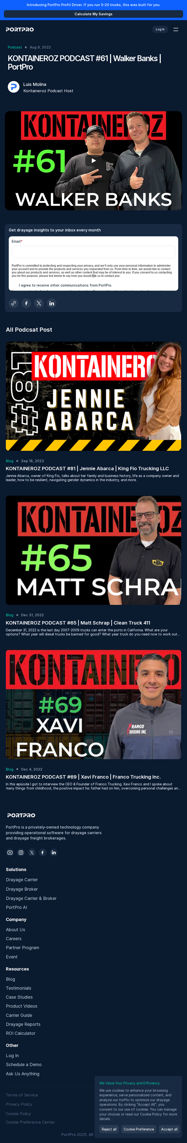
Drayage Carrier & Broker (31, 898)
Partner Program (22, 947)
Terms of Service (22, 1095)
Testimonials (18, 988)
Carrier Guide (19, 1015)
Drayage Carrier (22, 879)
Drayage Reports (23, 1024)
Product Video (20, 1006)
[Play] (93, 160)
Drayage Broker (22, 889)
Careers (13, 938)
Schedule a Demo (24, 1064)
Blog (10, 979)
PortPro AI (16, 907)
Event (12, 956)
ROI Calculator (20, 1033)
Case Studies (19, 997)
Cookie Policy (18, 1113)
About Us (15, 929)
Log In (12, 1055)
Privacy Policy (19, 1104)
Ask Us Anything (22, 1073)
